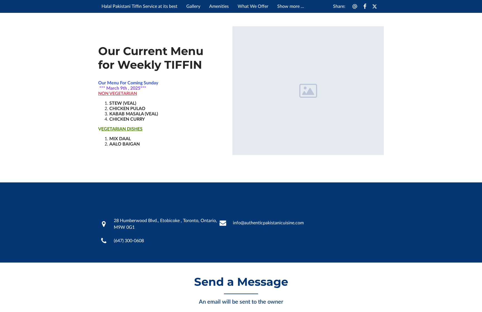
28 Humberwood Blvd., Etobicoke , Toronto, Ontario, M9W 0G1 (165, 224)
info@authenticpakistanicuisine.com (268, 223)
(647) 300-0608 (129, 241)
